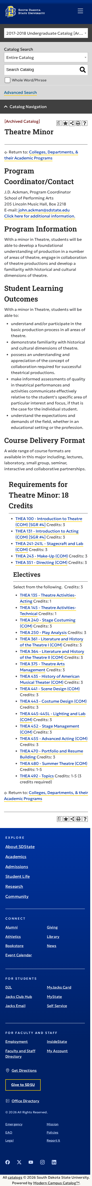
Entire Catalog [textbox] (20, 57)
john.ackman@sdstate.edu (44, 210)
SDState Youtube (31, 1162)
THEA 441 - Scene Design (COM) (50, 688)
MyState (54, 996)
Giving (52, 927)
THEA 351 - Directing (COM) (41, 562)
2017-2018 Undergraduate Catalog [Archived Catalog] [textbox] (47, 33)
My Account (57, 1051)
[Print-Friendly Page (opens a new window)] (78, 123)
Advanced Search (20, 92)
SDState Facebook (7, 1162)
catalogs (15, 1177)
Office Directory (26, 1101)
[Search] (82, 69)
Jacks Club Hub (18, 996)
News (51, 945)
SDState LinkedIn (54, 1162)
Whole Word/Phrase (29, 80)
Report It (53, 1140)
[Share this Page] (72, 123)
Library (53, 936)
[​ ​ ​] (80, 11)
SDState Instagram (42, 1162)
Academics (16, 856)
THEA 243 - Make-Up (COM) (41, 556)
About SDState (20, 846)
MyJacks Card (59, 987)
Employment (16, 1041)
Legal (9, 1140)
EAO (8, 1132)
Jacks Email (15, 1005)
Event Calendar (18, 955)
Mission (53, 1124)
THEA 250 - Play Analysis (43, 632)
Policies (52, 1132)
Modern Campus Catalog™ (56, 1183)
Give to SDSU (23, 1084)
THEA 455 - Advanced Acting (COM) (54, 738)
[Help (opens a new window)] (85, 123)
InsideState (57, 1041)
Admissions (16, 866)
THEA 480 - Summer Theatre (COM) (53, 763)
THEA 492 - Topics (37, 775)
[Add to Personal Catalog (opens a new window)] (65, 123)
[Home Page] (25, 15)
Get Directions (24, 1070)
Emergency (13, 1124)
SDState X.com (19, 1162)
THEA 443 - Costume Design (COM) (53, 701)
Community (17, 896)
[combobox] (46, 33)
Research (14, 886)
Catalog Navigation (28, 106)
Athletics (13, 936)
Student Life (17, 876)
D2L (8, 987)
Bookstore (14, 945)
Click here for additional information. (39, 216)
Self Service (57, 1005)
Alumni (11, 927)
